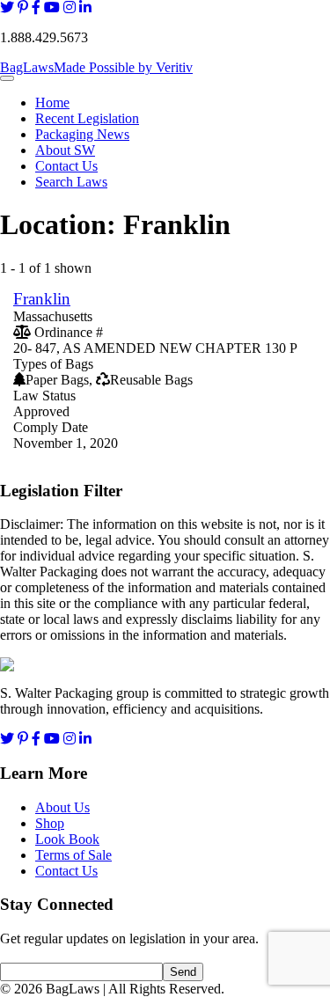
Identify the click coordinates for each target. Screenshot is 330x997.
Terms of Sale (73, 854)
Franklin (41, 299)
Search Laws (71, 181)
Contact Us (66, 165)
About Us (62, 807)
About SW (65, 150)
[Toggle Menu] (7, 78)
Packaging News (82, 134)
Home (52, 102)
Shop (49, 823)
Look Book (67, 839)
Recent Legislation (87, 118)
